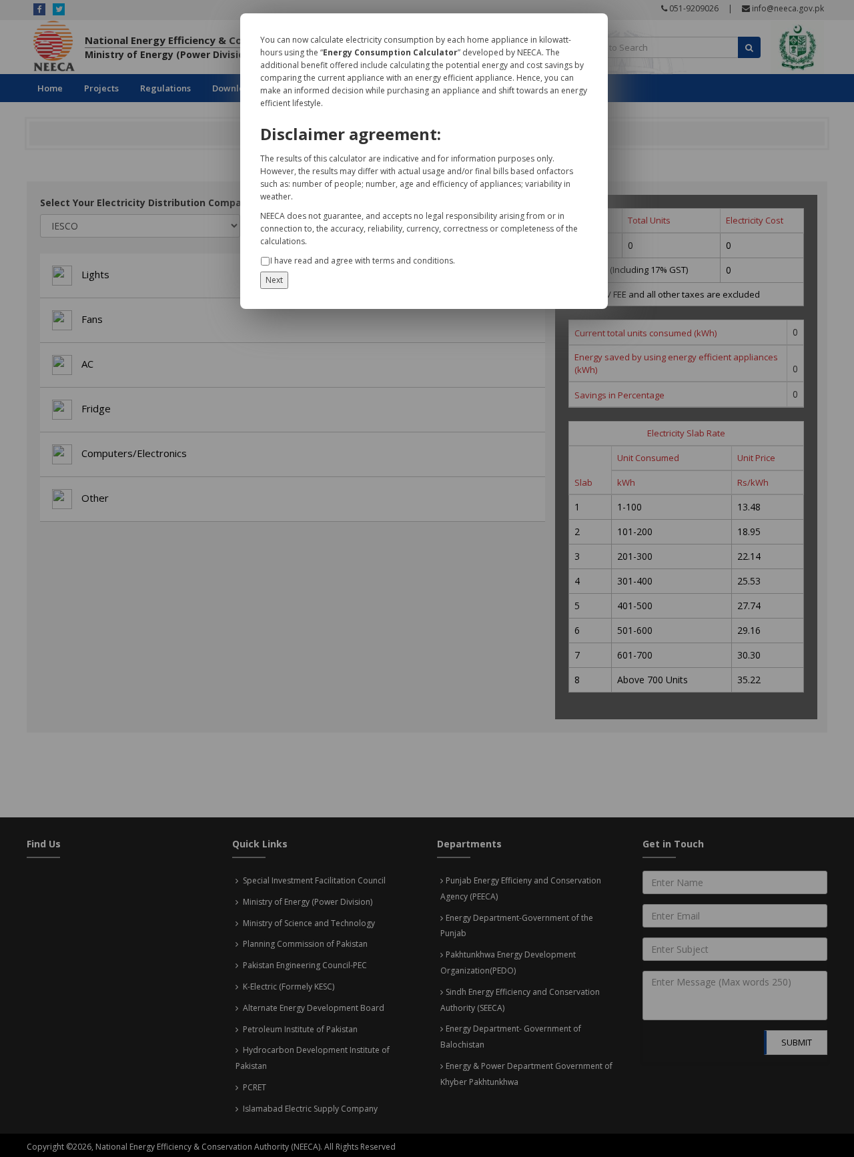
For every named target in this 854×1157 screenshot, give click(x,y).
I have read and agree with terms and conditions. (362, 260)
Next (274, 280)
